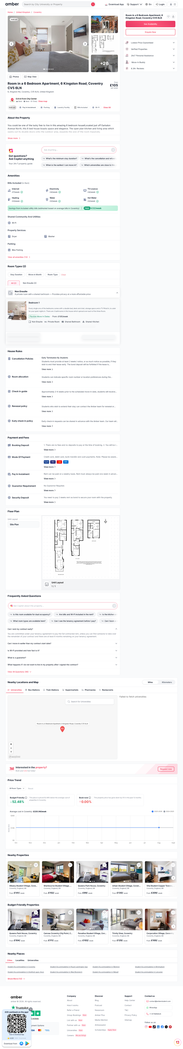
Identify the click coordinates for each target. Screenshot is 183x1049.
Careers (70, 1035)
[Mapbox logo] (14, 756)
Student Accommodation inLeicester (149, 972)
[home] (12, 4)
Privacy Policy (131, 1015)
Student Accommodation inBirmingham (150, 967)
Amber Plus (100, 1015)
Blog (97, 1000)
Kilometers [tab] (167, 682)
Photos (16, 76)
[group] (80, 547)
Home (10, 12)
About (69, 1000)
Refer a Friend (73, 1010)
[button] (31, 1009)
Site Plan (14, 524)
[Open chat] (178, 1044)
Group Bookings (74, 1015)
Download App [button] (116, 4)
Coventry (37, 12)
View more (49, 450)
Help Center (130, 1000)
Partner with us (73, 1025)
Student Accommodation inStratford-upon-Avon (26, 972)
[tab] (14, 690)
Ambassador (100, 1025)
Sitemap (128, 1020)
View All (107, 107)
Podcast (98, 1005)
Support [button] (134, 4)
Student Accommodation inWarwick (106, 967)
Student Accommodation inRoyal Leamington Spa (69, 967)
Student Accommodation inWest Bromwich (66, 972)
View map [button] (42, 101)
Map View (32, 76)
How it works (72, 1005)
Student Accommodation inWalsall (105, 972)
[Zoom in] (11, 744)
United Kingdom (23, 12)
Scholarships (100, 1030)
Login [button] (162, 4)
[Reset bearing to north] (11, 752)
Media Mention (101, 1020)
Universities (72, 1030)
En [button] (150, 4)
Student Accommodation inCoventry (21, 967)
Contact (128, 1005)
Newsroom (99, 1010)
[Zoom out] (11, 748)
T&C (126, 1010)
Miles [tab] (150, 682)
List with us (72, 1020)
